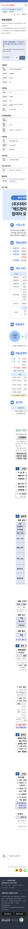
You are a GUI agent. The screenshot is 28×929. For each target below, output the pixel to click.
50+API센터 (12, 887)
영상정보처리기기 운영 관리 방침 (9, 883)
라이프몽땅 (4, 12)
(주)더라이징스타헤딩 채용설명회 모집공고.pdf (17, 180)
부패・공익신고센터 (6, 885)
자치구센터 (11, 12)
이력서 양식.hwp (13, 182)
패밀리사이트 (19, 914)
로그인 (22, 57)
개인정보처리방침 (11, 880)
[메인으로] (7, 5)
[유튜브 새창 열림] (20, 871)
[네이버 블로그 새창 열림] (25, 871)
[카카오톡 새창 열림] (16, 871)
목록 (16, 57)
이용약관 (3, 880)
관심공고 (7, 57)
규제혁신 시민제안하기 (18, 885)
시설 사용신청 (7, 914)
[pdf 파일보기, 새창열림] (21, 920)
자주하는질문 (4, 887)
